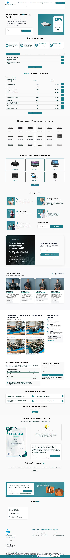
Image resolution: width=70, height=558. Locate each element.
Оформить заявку (56, 556)
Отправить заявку (26, 30)
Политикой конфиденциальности (25, 493)
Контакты (28, 6)
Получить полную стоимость (53, 375)
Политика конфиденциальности (58, 535)
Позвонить (35, 412)
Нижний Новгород (44, 535)
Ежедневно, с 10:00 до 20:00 (37, 2)
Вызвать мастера (60, 2)
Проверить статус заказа (48, 2)
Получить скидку (49, 254)
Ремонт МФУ (34, 534)
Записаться (56, 226)
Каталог (7, 6)
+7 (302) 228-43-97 (24, 2)
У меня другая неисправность (35, 67)
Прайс (54, 530)
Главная (12, 6)
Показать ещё (35, 184)
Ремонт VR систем (35, 530)
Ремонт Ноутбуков (35, 535)
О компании (18, 6)
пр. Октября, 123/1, (10, 540)
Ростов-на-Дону (44, 534)
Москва (42, 530)
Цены (23, 6)
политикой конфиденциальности (53, 228)
